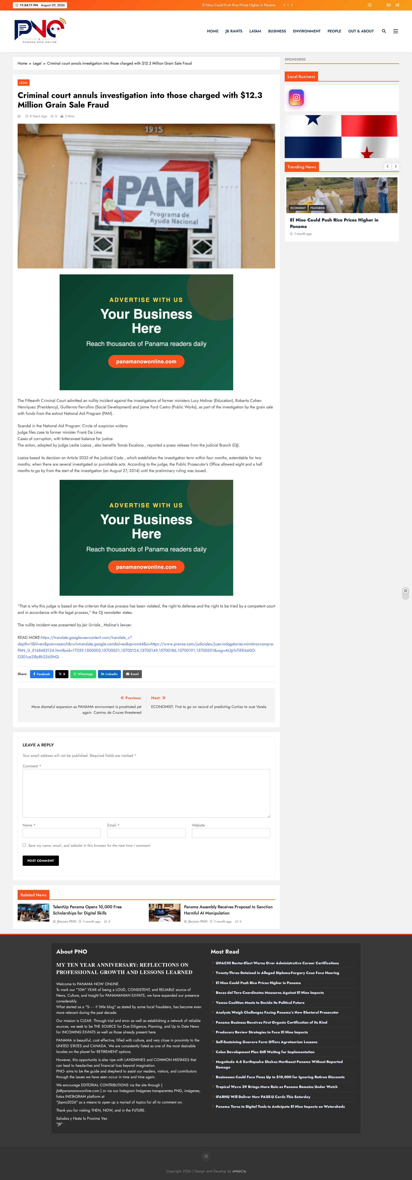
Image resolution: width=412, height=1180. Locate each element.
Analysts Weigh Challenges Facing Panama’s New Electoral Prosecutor (277, 1012)
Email (135, 674)
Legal (23, 83)
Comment (32, 766)
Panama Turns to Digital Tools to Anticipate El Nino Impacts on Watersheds (280, 1106)
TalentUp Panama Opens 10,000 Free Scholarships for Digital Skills (87, 910)
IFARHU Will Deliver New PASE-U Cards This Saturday (263, 1096)
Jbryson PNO (66, 921)
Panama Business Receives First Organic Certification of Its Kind (271, 1022)
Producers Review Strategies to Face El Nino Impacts (262, 1032)
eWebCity (239, 1171)
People (334, 31)
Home (212, 31)
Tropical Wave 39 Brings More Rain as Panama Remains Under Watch (277, 1086)
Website (198, 825)
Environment (306, 31)
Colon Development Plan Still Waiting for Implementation (265, 1052)
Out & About (361, 31)
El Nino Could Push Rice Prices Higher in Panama (258, 982)
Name (29, 825)
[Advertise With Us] (146, 332)
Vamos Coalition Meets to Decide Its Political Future (260, 1002)
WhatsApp (85, 674)
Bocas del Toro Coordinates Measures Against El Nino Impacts (230, 5)
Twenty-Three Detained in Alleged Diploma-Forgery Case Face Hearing (277, 972)
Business (277, 31)
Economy (298, 208)
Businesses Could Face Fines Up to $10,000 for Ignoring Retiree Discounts (280, 1077)
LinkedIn (111, 674)
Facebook (43, 674)
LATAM (255, 31)
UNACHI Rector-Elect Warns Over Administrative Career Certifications (277, 963)
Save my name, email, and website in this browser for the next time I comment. (89, 845)
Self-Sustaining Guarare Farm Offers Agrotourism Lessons (266, 1042)
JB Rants (234, 31)
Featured (317, 208)
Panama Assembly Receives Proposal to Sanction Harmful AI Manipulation (228, 910)
